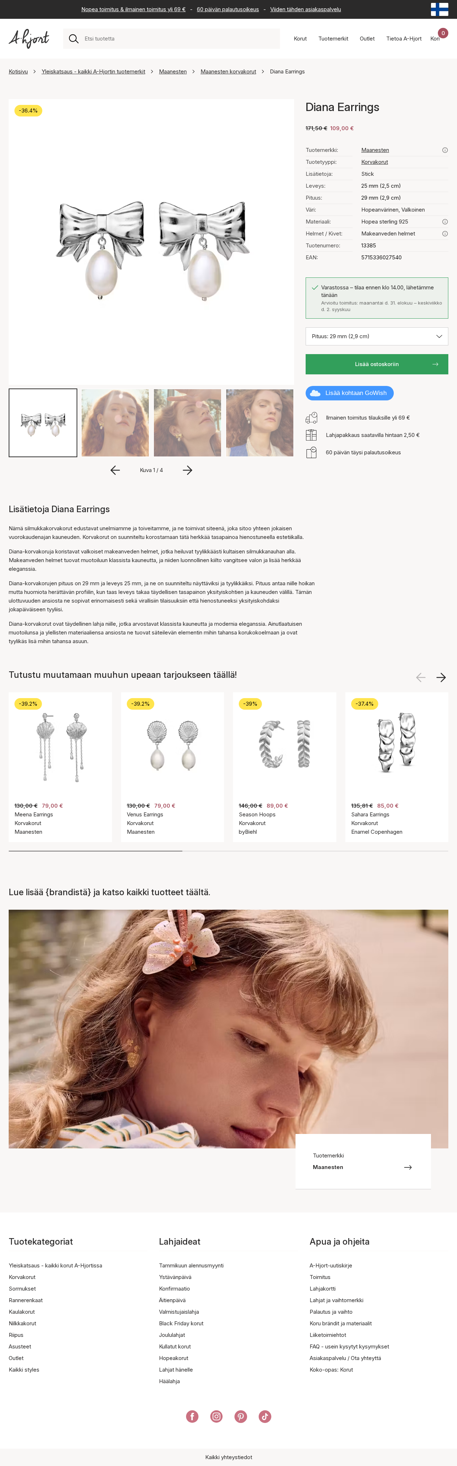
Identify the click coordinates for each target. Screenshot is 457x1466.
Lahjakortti (323, 1288)
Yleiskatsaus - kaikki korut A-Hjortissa (55, 1265)
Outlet (16, 1358)
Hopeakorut (173, 1358)
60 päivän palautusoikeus (228, 9)
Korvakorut (374, 161)
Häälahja (169, 1381)
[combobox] (179, 39)
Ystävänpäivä (175, 1277)
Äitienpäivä (172, 1300)
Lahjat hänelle (176, 1369)
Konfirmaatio (174, 1288)
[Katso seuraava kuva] (441, 677)
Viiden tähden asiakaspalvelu (305, 9)
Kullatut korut (175, 1346)
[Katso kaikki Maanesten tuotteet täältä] (445, 150)
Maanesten (173, 71)
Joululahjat (172, 1334)
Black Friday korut (181, 1323)
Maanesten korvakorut (228, 71)
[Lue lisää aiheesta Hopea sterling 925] (445, 221)
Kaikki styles (24, 1369)
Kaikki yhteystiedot (228, 1457)
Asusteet (20, 1346)
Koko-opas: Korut (331, 1369)
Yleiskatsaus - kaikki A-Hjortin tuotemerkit (93, 71)
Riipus (16, 1334)
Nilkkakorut (22, 1323)
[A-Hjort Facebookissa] (192, 1417)
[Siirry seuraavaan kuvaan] (187, 470)
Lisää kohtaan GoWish (356, 393)
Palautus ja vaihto (331, 1311)
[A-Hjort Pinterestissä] (240, 1417)
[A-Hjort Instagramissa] (216, 1417)
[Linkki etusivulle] (29, 39)
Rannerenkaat (26, 1300)
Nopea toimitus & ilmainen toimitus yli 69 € (133, 9)
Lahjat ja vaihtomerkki (336, 1300)
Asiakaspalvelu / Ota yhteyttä (345, 1358)
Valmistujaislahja (179, 1311)
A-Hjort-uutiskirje (331, 1265)
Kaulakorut (22, 1311)
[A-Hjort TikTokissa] (265, 1417)
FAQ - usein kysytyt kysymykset (349, 1346)
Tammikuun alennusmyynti (191, 1265)
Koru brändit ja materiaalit (341, 1323)
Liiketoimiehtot (328, 1334)
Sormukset (22, 1288)
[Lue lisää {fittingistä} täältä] (445, 233)
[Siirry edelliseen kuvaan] (115, 470)
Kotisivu (18, 71)
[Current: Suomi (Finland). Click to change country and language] (439, 9)
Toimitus (320, 1277)
